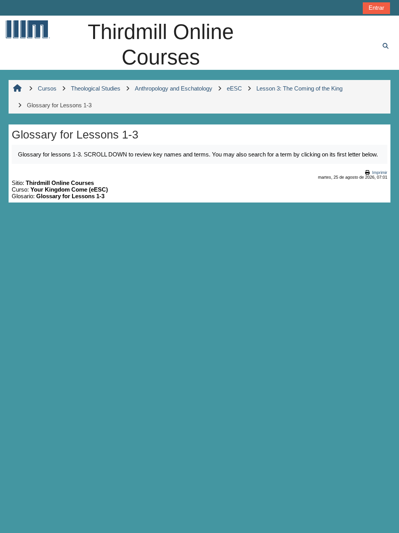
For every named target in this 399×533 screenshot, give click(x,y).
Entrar (376, 7)
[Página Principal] (27, 29)
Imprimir (379, 172)
